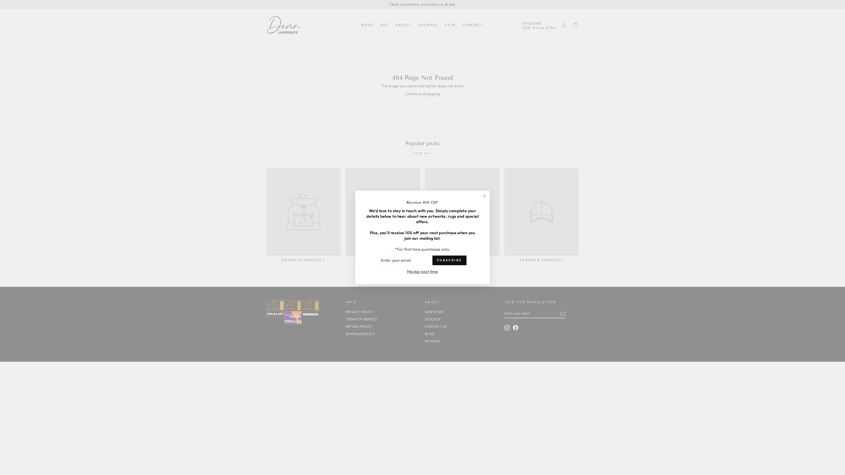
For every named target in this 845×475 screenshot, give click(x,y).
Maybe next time (422, 271)
